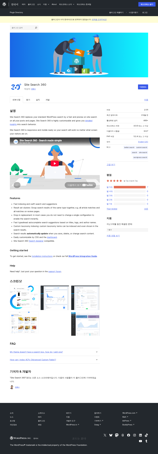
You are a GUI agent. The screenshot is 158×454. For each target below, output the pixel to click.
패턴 (39, 425)
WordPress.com (129, 413)
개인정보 (13, 425)
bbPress (126, 421)
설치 (38, 99)
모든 (146, 209)
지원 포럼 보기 (113, 235)
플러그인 (41, 421)
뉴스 (11, 417)
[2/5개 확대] (35, 314)
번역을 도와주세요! (99, 19)
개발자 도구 (70, 421)
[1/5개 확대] (35, 289)
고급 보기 (111, 164)
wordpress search (140, 157)
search (134, 152)
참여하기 (97, 413)
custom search (141, 147)
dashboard (52, 237)
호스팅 (12, 421)
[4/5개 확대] (96, 289)
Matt (125, 417)
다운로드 (143, 87)
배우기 (68, 413)
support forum (54, 271)
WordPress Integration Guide (82, 256)
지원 (146, 99)
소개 (11, 413)
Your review (112, 209)
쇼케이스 (41, 413)
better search (129, 147)
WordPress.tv (72, 425)
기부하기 (98, 421)
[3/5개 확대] (66, 289)
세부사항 (16, 99)
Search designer (36, 241)
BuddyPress (128, 425)
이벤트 (96, 417)
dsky (33, 89)
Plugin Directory (16, 12)
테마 (39, 417)
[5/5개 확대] (96, 315)
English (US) (143, 142)
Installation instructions (42, 256)
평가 (28, 99)
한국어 (35, 438)
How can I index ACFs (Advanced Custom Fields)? (33, 360)
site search (143, 152)
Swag (97, 425)
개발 (48, 99)
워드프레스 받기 (147, 4)
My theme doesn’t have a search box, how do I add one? (36, 352)
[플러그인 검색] (36, 27)
